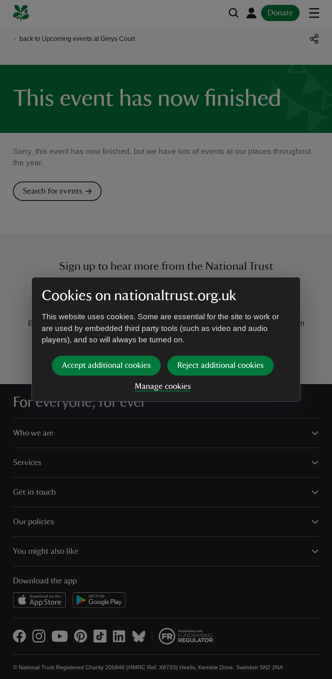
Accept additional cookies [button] (106, 365)
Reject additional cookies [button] (220, 365)
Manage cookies (163, 386)
